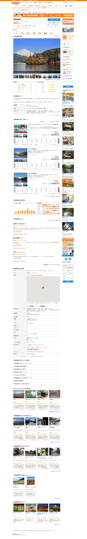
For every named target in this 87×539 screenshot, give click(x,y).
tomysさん (19, 261)
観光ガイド (23, 7)
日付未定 (71, 267)
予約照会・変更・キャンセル (67, 2)
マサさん (18, 234)
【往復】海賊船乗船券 (32, 173)
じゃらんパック (31, 6)
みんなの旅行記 (44, 7)
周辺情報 (39, 33)
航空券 (56, 5)
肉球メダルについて (70, 67)
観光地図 (31, 306)
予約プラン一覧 (54, 19)
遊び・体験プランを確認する (33, 349)
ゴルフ (61, 5)
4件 (56, 463)
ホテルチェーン (19, 530)
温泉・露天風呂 (29, 530)
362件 (33, 517)
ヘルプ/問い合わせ (72, 0)
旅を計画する (67, 47)
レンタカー (51, 5)
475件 (57, 434)
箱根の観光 (29, 12)
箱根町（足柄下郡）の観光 (36, 12)
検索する (68, 86)
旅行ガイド (19, 7)
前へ (14, 140)
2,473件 (21, 403)
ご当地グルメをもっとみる (55, 471)
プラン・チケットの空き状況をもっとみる (52, 144)
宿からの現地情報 (45, 33)
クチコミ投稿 (51, 24)
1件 (32, 463)
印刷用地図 (42, 306)
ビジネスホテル (24, 530)
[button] (43, 288)
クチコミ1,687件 (24, 21)
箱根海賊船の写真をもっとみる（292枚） (53, 79)
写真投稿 (57, 24)
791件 (45, 403)
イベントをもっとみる (56, 498)
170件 (21, 517)
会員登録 (35, 2)
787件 (33, 434)
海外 (66, 5)
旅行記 (51, 33)
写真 (34, 33)
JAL (39, 530)
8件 (20, 463)
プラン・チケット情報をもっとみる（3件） (52, 196)
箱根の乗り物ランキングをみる (55, 411)
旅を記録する (67, 56)
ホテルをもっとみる (56, 524)
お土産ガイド (39, 7)
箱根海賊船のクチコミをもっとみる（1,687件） (52, 264)
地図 (44, 108)
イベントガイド (34, 7)
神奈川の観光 (24, 12)
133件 (33, 403)
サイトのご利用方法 (66, 0)
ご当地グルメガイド (28, 7)
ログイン (31, 2)
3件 (44, 463)
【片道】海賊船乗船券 (32, 148)
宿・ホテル (14, 530)
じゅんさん (19, 248)
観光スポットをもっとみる (55, 442)
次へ (59, 56)
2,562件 (21, 434)
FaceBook (70, 259)
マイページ (73, 2)
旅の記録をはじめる (68, 75)
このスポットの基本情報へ (54, 115)
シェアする (51, 26)
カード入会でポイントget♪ (68, 25)
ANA (40, 530)
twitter (66, 259)
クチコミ (28, 33)
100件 (45, 434)
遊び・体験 (37, 5)
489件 (45, 517)
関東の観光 (19, 12)
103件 (57, 403)
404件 (57, 517)
